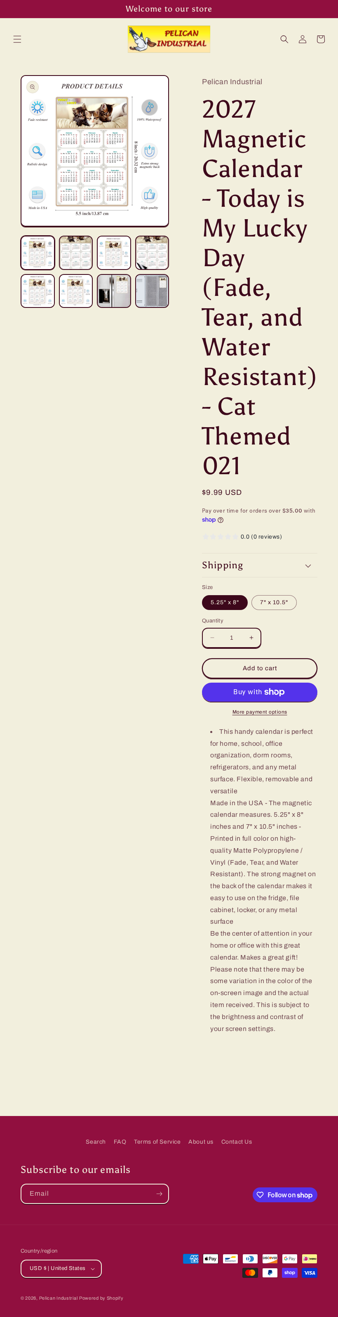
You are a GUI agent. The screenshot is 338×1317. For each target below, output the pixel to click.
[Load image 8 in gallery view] (152, 291)
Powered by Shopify (101, 1298)
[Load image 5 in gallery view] (38, 291)
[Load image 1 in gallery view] (38, 253)
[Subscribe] (159, 1194)
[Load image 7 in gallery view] (114, 291)
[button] (17, 39)
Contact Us (236, 1142)
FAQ (120, 1142)
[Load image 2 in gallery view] (76, 253)
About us (201, 1142)
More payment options (259, 712)
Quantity (212, 621)
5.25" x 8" (225, 602)
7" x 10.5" (274, 602)
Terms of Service (157, 1142)
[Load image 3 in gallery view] (114, 253)
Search (96, 1142)
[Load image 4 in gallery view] (152, 253)
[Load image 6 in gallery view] (76, 291)
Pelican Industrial (58, 1298)
